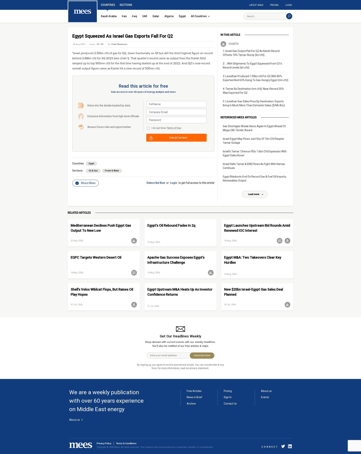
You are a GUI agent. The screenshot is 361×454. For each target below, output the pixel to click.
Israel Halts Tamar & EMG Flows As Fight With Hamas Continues (254, 165)
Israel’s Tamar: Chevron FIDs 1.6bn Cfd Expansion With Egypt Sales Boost (255, 153)
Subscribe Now (155, 182)
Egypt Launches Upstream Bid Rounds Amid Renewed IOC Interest (257, 227)
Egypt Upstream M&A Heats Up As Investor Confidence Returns (179, 291)
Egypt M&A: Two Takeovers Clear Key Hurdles (252, 259)
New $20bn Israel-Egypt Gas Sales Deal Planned (253, 291)
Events (265, 397)
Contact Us (230, 403)
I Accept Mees (166, 128)
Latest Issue (256, 5)
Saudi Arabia (109, 16)
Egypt (182, 16)
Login (288, 5)
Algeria (169, 16)
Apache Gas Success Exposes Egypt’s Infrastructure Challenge (176, 259)
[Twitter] (283, 447)
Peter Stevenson (119, 44)
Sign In (228, 397)
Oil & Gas (93, 170)
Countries (108, 4)
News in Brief (194, 397)
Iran (124, 16)
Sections (126, 4)
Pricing (274, 5)
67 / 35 (100, 44)
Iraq (134, 16)
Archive (191, 403)
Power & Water (112, 170)
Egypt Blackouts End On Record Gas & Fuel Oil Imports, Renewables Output (255, 178)
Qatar (155, 16)
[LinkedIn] (289, 446)
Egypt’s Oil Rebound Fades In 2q (171, 225)
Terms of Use (174, 128)
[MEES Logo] (82, 12)
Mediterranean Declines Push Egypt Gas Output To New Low (101, 227)
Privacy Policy (104, 443)
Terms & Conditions (126, 443)
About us (266, 391)
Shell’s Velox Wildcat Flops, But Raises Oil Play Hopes (102, 291)
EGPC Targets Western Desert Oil (96, 257)
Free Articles (194, 391)
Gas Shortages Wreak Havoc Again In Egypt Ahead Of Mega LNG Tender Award (254, 128)
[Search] (289, 16)
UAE (144, 16)
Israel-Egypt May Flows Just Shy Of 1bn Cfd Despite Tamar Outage (253, 140)
